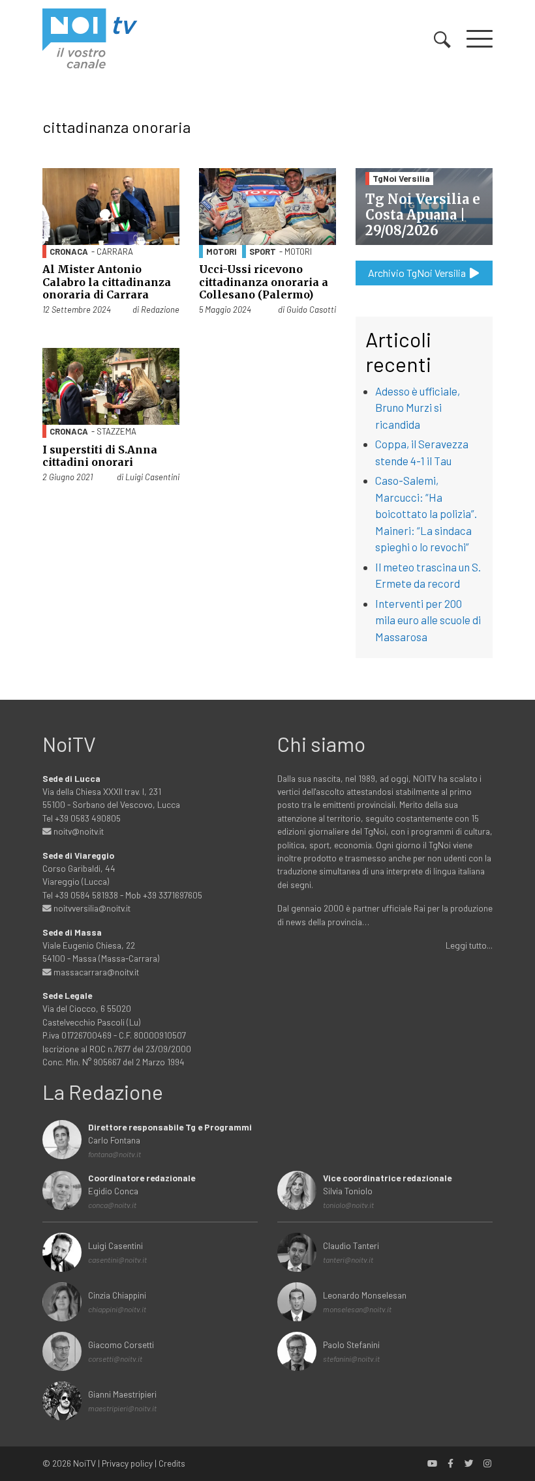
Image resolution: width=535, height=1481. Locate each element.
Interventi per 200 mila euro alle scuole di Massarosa (428, 620)
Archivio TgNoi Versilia (418, 272)
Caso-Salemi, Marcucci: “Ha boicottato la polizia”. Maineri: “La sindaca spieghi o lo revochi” (426, 513)
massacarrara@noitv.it (95, 971)
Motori (221, 251)
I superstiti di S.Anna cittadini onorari (99, 455)
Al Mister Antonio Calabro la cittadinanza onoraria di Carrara (106, 281)
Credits (172, 1463)
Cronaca (69, 251)
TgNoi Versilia (401, 178)
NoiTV (84, 1463)
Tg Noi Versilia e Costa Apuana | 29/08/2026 (422, 214)
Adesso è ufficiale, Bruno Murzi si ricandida (417, 407)
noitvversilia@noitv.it (91, 907)
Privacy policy (127, 1463)
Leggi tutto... (469, 945)
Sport (262, 251)
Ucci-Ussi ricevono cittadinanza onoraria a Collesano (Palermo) (263, 281)
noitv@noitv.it (78, 831)
